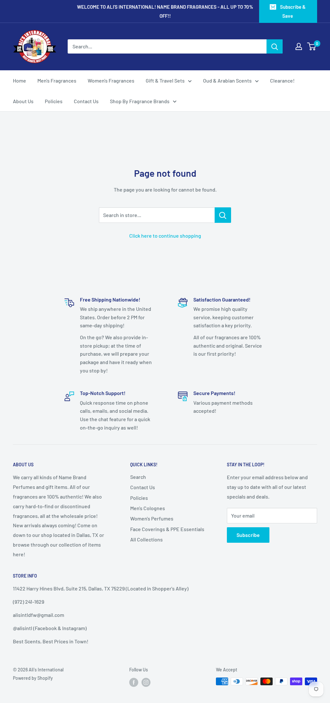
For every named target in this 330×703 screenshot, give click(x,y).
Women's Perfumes (151, 518)
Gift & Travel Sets (165, 80)
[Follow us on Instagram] (145, 682)
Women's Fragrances (111, 80)
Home (19, 80)
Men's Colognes (147, 508)
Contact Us (86, 101)
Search (138, 477)
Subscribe (248, 535)
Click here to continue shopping (165, 236)
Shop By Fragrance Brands (140, 101)
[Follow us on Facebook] (133, 682)
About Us (23, 101)
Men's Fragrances (56, 80)
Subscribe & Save (293, 11)
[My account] (299, 46)
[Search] (275, 46)
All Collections (146, 539)
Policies (54, 101)
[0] (312, 46)
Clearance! (282, 80)
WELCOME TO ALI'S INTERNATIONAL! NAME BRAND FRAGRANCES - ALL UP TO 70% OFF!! (165, 11)
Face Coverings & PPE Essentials (167, 529)
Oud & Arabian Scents (227, 80)
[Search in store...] (223, 215)
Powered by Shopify (33, 678)
